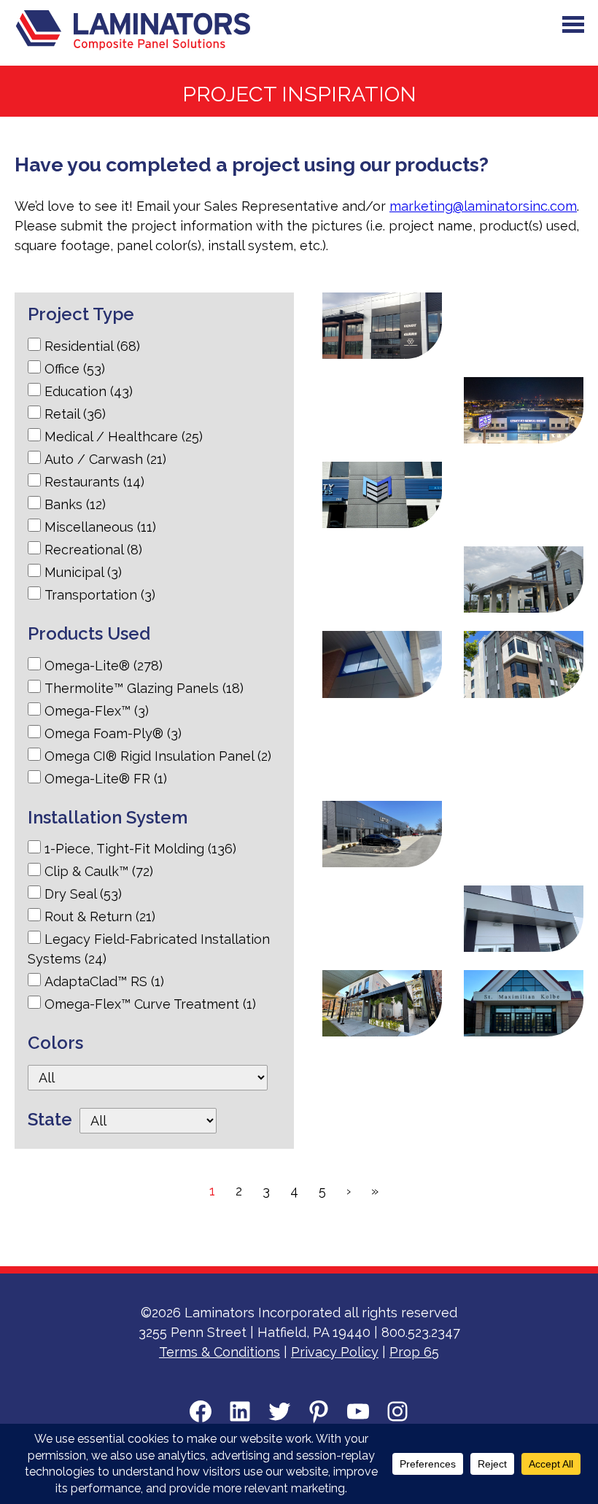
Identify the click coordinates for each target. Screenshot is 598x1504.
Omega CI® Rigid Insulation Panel (157, 756)
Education (88, 391)
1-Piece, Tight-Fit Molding (140, 848)
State (50, 1119)
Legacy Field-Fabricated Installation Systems (149, 948)
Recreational (93, 549)
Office (74, 368)
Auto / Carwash (105, 459)
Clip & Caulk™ (98, 871)
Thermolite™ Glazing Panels (144, 688)
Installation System (107, 817)
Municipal (83, 572)
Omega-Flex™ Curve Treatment (150, 1004)
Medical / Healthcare (123, 436)
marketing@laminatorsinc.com (483, 206)
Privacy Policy (334, 1352)
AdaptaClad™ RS (104, 981)
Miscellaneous (100, 527)
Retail (75, 414)
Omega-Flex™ (96, 710)
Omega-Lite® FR (105, 778)
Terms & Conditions (219, 1352)
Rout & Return (99, 916)
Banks (75, 504)
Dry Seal (83, 894)
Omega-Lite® (103, 665)
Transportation (99, 594)
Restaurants (94, 481)
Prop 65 (414, 1352)
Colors (55, 1042)
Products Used (89, 633)
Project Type (81, 314)
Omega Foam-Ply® (113, 733)
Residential (92, 346)
